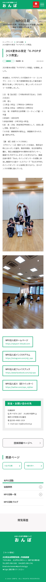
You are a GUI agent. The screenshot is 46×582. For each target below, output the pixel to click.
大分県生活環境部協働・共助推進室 (16, 557)
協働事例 (8, 486)
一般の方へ (30, 465)
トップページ (8, 42)
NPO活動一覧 (10, 494)
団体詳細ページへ (23, 443)
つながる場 (8, 465)
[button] (42, 4)
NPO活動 (20, 42)
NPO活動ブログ (11, 501)
